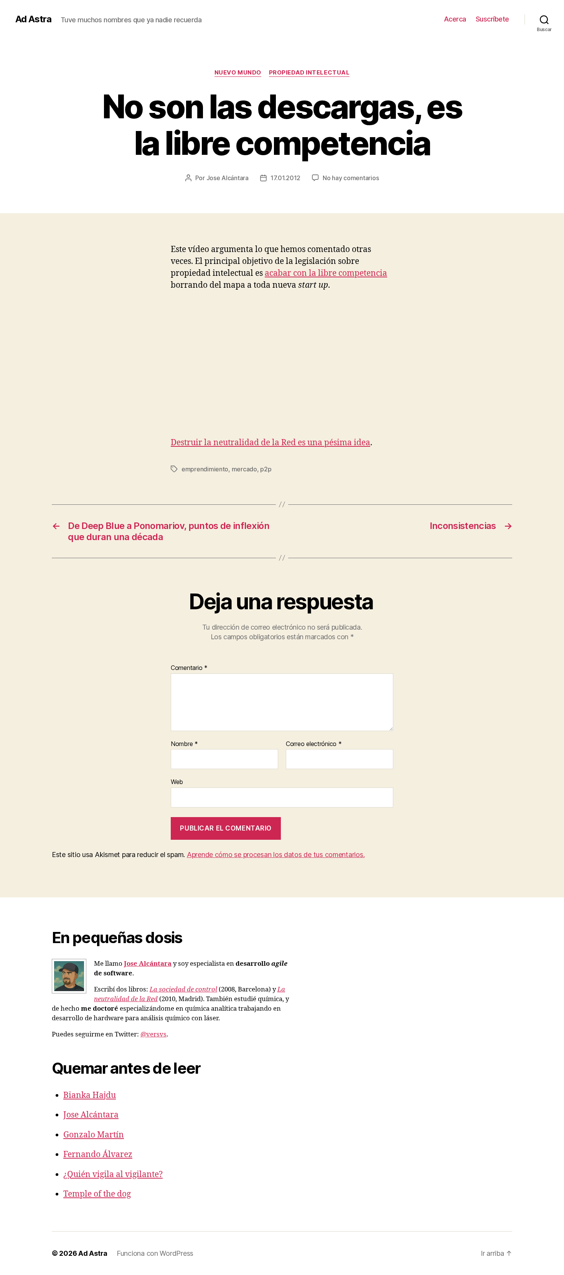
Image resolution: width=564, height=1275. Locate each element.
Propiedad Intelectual (309, 72)
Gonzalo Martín (93, 1135)
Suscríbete (492, 19)
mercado (244, 469)
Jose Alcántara (227, 178)
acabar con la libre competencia (326, 273)
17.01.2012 (285, 178)
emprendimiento (204, 469)
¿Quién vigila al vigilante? (113, 1174)
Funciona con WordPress (155, 1253)
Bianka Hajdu (89, 1095)
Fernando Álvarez (97, 1154)
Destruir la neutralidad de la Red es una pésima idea (270, 443)
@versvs (153, 1034)
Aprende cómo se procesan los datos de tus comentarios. (275, 855)
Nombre (184, 744)
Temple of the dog (97, 1194)
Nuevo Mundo (237, 72)
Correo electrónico (314, 744)
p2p (265, 469)
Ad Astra (33, 19)
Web (177, 782)
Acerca (455, 19)
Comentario (189, 668)
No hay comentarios (351, 178)
